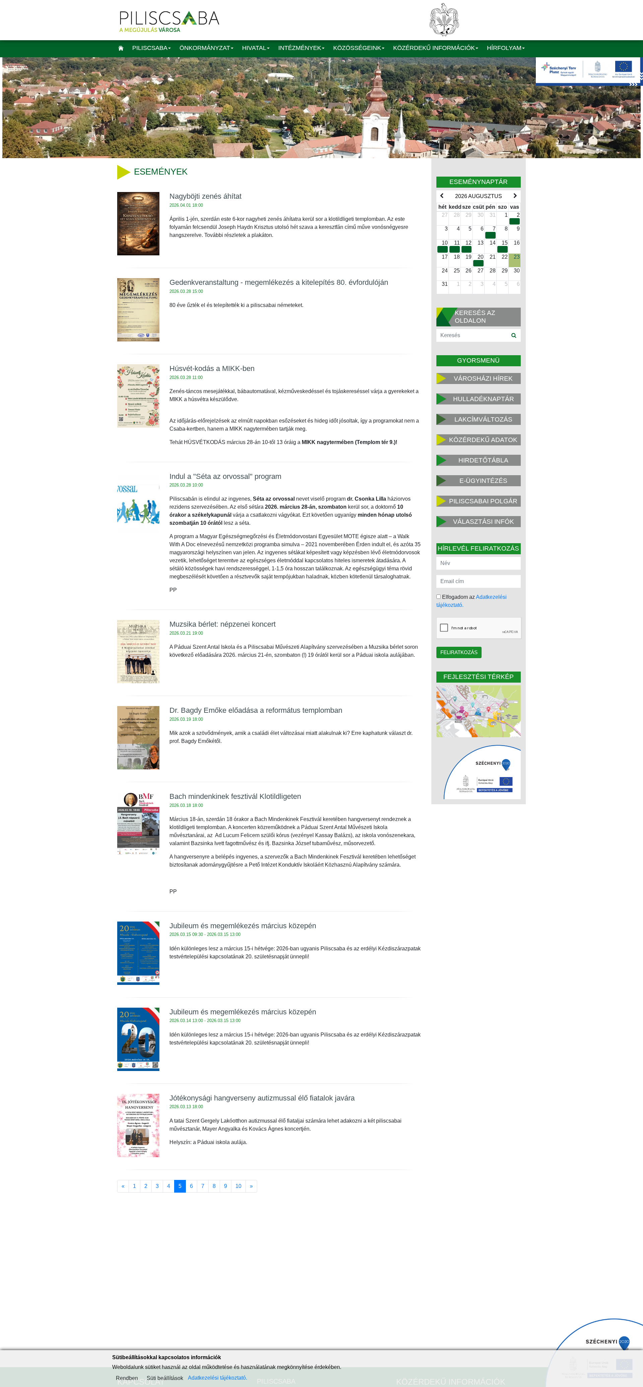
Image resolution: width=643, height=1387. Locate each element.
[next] (515, 196)
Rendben (127, 1378)
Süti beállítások (165, 1378)
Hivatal (254, 48)
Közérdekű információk (434, 48)
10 (238, 1186)
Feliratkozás (459, 652)
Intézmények (299, 48)
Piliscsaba (149, 48)
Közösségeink (357, 48)
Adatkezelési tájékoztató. (217, 1378)
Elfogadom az (471, 601)
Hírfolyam (504, 48)
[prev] (441, 196)
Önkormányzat (205, 48)
